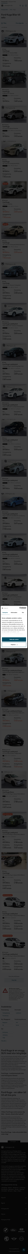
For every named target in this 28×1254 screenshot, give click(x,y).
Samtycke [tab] (5, 612)
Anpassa (13, 644)
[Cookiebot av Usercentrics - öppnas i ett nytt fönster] (19, 608)
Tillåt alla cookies (14, 639)
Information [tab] (14, 612)
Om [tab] (23, 612)
